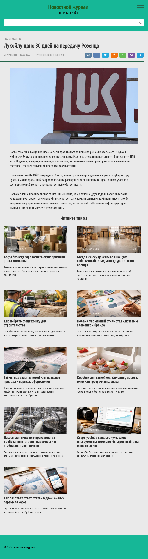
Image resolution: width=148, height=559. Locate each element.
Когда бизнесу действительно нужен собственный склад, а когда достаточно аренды (105, 261)
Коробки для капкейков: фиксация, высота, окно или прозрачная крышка (107, 379)
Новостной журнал (68, 7)
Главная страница (12, 38)
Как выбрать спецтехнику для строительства (25, 323)
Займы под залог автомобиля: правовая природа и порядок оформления (32, 379)
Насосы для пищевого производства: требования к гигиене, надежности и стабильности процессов (30, 441)
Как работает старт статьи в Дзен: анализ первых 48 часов (34, 500)
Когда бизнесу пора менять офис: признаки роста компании (34, 259)
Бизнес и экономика (55, 54)
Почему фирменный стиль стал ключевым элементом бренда (107, 323)
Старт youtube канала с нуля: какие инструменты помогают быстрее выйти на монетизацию (108, 441)
